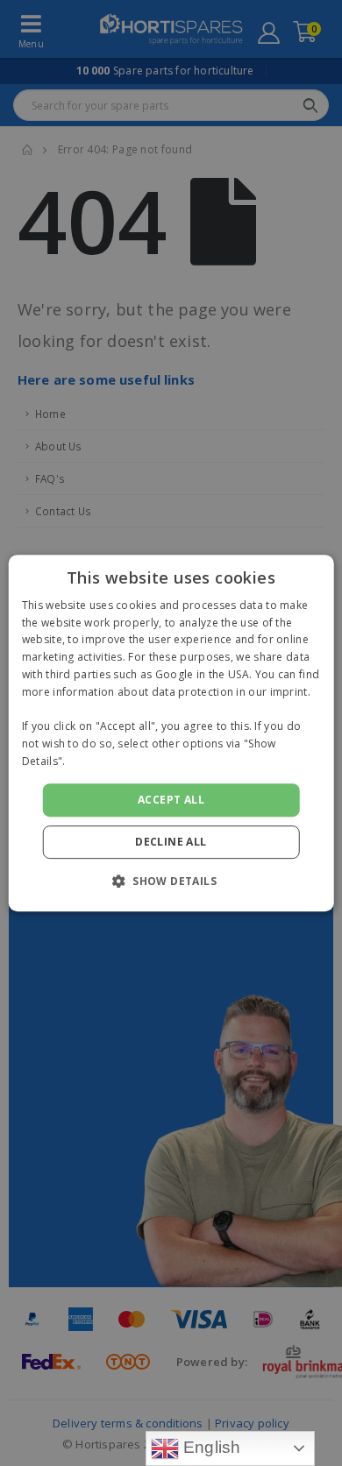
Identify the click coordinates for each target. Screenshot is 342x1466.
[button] (171, 880)
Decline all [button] (170, 841)
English (210, 1447)
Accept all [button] (171, 799)
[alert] (171, 733)
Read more (97, 761)
